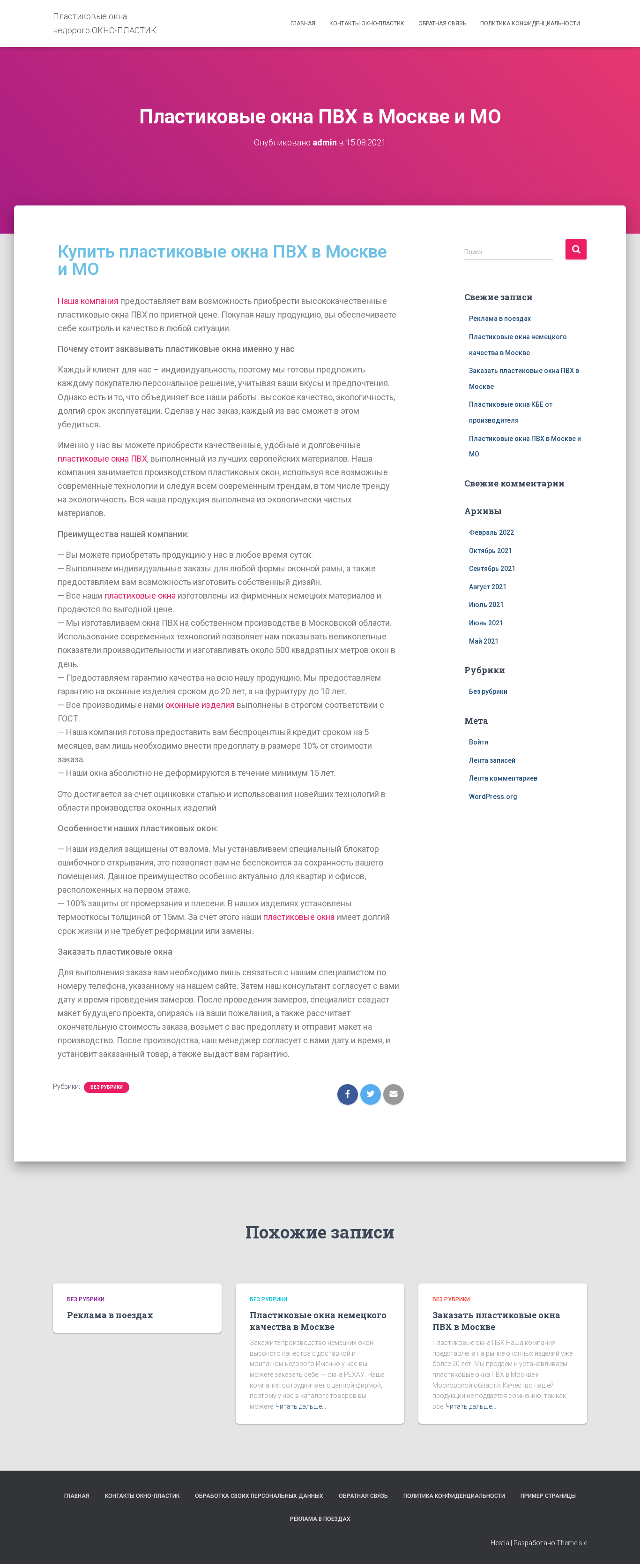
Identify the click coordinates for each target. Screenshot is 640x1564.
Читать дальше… (300, 1406)
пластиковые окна (140, 595)
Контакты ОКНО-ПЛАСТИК (366, 23)
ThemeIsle (572, 1543)
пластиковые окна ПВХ (102, 458)
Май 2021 (484, 641)
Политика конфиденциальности (530, 23)
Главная (302, 23)
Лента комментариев (503, 778)
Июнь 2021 (486, 623)
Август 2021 (487, 587)
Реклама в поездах (500, 318)
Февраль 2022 (491, 532)
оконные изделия (200, 705)
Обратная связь (442, 23)
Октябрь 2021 (490, 550)
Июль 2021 (486, 604)
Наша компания (88, 301)
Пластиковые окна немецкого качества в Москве (318, 1320)
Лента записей (492, 760)
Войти (478, 742)
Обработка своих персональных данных (259, 1496)
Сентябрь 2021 (492, 568)
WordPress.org (493, 796)
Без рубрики (106, 1087)
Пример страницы (548, 1496)
